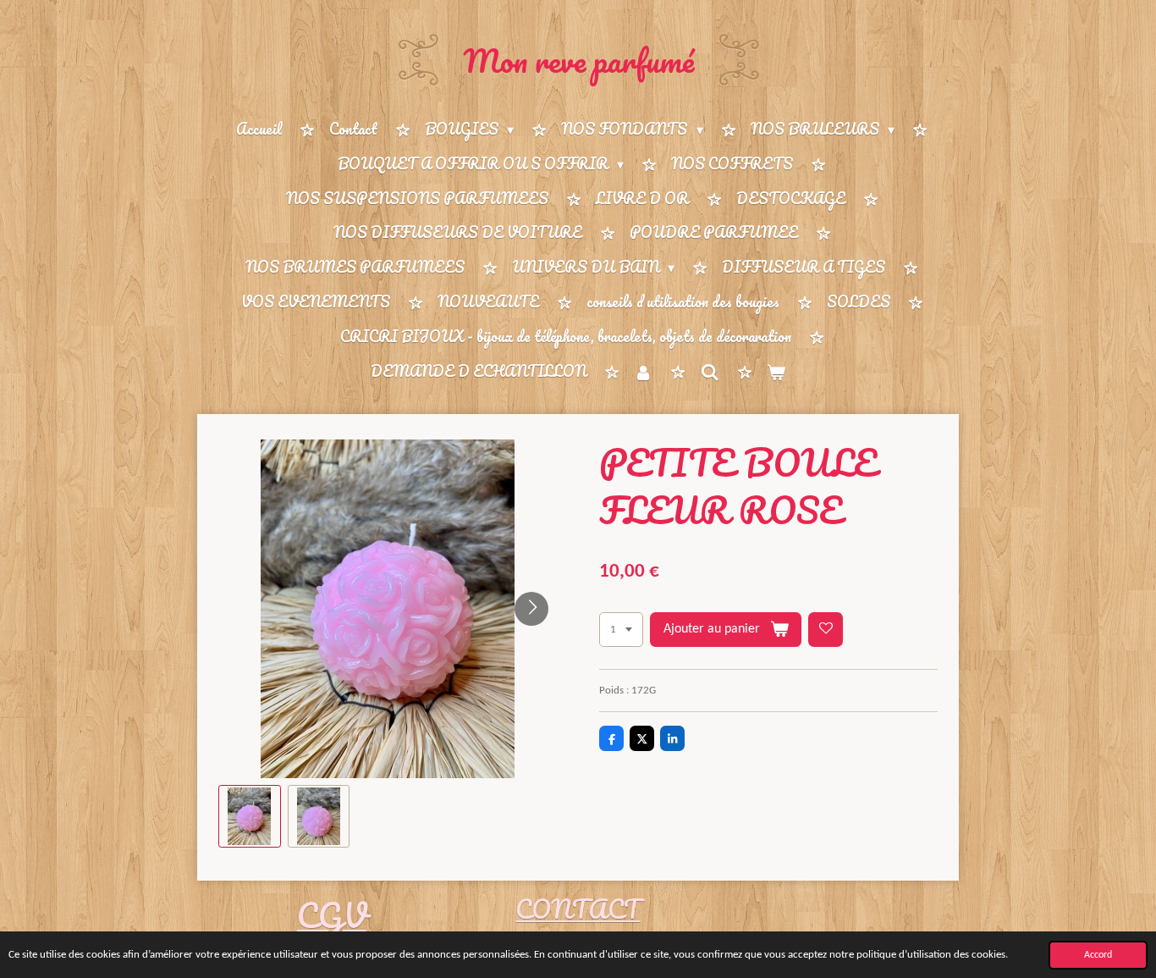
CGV (331, 914)
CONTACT (577, 909)
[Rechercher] (709, 372)
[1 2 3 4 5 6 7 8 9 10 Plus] (621, 629)
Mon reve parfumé (578, 60)
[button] (249, 816)
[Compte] (643, 372)
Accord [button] (1098, 955)
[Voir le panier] (776, 372)
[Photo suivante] (531, 609)
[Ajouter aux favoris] (825, 629)
